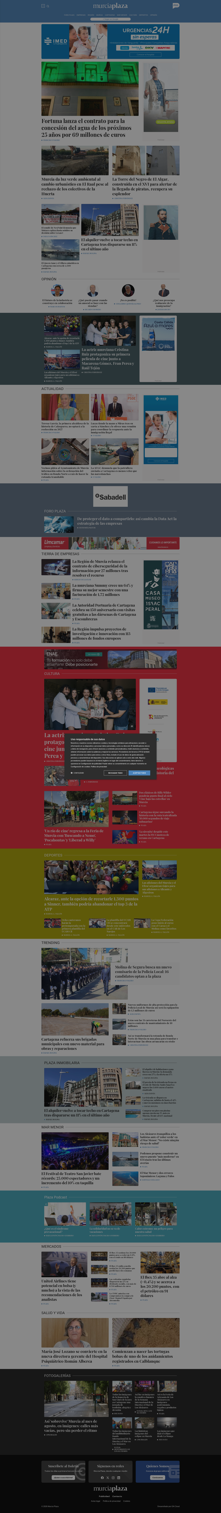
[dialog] (110, 756)
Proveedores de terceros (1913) (131, 752)
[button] (77, 773)
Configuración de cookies (80, 767)
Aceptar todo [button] (139, 773)
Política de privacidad (99, 767)
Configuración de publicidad (91, 764)
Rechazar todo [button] (115, 773)
